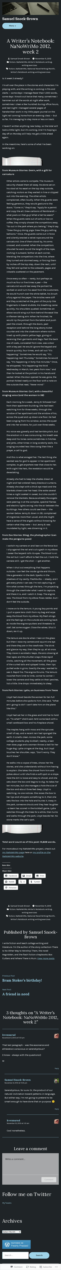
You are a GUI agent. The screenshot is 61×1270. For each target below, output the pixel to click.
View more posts (45, 958)
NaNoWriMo (21, 62)
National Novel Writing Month (41, 69)
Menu (16, 26)
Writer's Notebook (36, 62)
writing (48, 62)
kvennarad (9, 1034)
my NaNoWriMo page (13, 852)
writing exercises (29, 65)
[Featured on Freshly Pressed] (16, 1244)
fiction (12, 62)
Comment (48, 1179)
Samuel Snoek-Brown (20, 19)
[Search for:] (15, 1255)
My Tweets (6, 1203)
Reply (57, 1068)
